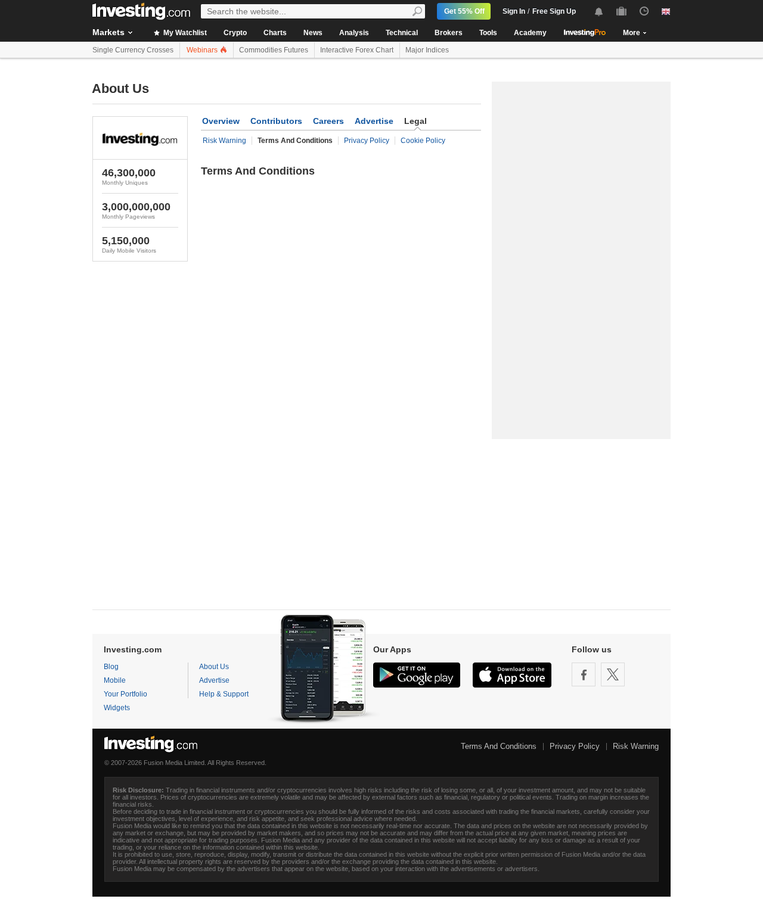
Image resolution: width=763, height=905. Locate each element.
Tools (488, 33)
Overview (221, 121)
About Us (214, 667)
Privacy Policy (366, 140)
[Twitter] (613, 674)
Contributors (276, 121)
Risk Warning (224, 140)
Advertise (374, 121)
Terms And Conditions (498, 746)
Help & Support (224, 694)
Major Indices (427, 50)
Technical (402, 33)
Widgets (117, 708)
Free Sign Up (554, 11)
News (312, 33)
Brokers (449, 33)
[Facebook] (583, 674)
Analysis (354, 33)
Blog (111, 667)
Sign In (514, 11)
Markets (108, 32)
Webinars (203, 50)
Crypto (235, 33)
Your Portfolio (125, 694)
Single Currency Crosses (132, 50)
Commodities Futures (273, 50)
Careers (328, 121)
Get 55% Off (464, 11)
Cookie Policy (423, 140)
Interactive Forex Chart (356, 50)
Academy (530, 33)
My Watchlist (184, 33)
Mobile (115, 680)
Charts (275, 33)
